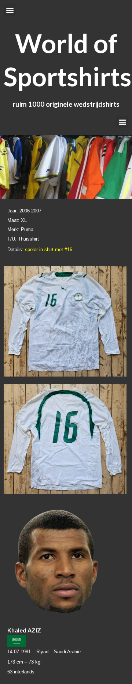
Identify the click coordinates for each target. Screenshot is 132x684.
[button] (10, 10)
